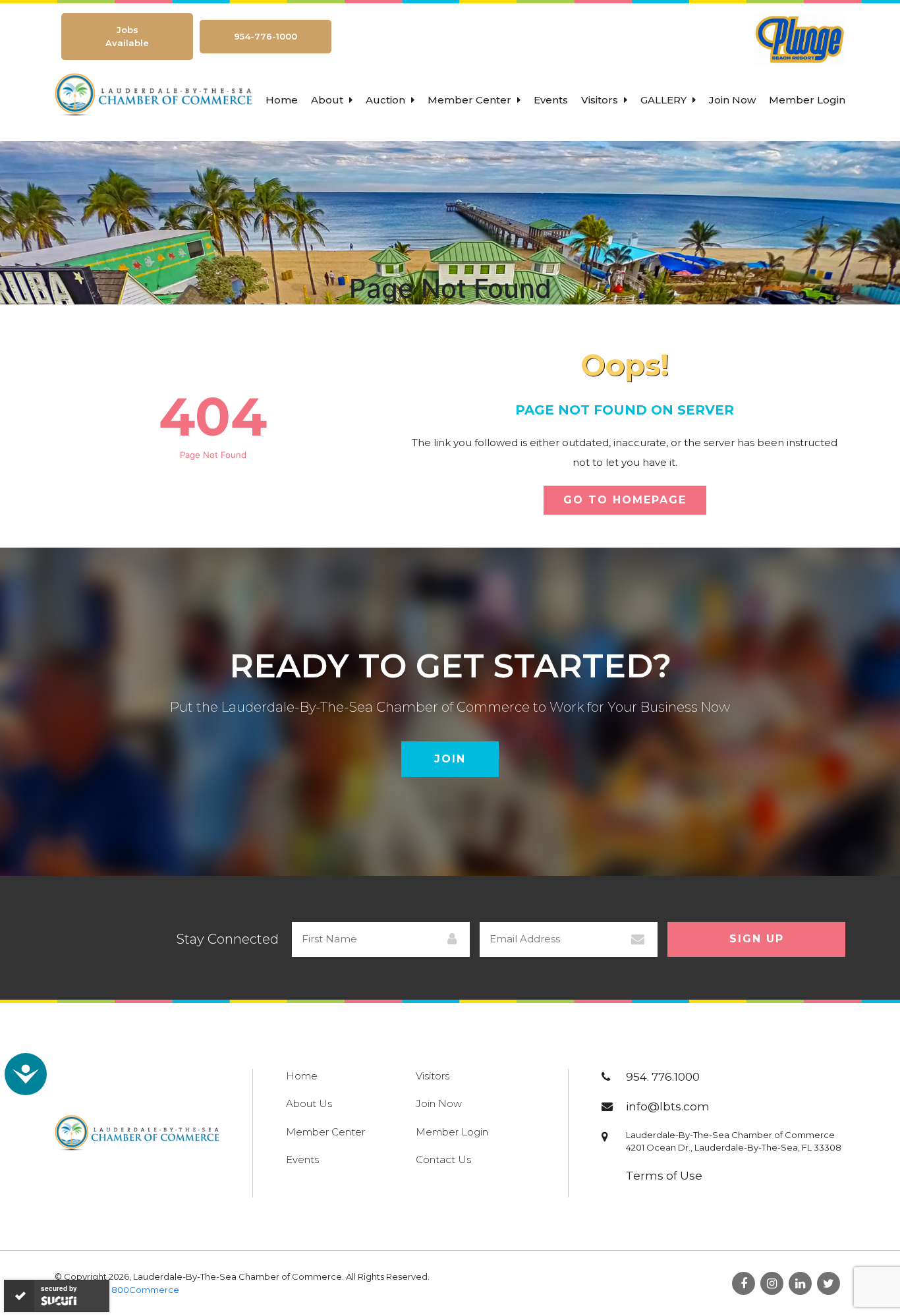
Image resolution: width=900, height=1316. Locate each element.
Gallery (664, 100)
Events (551, 100)
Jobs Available (127, 36)
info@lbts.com (668, 1106)
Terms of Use (664, 1175)
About (328, 100)
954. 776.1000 (663, 1076)
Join (450, 759)
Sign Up (756, 938)
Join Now (732, 100)
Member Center (471, 100)
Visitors (601, 100)
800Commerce (145, 1289)
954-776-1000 (265, 36)
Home (282, 100)
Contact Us (443, 1159)
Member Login (807, 100)
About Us (309, 1103)
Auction (387, 100)
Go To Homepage (625, 500)
